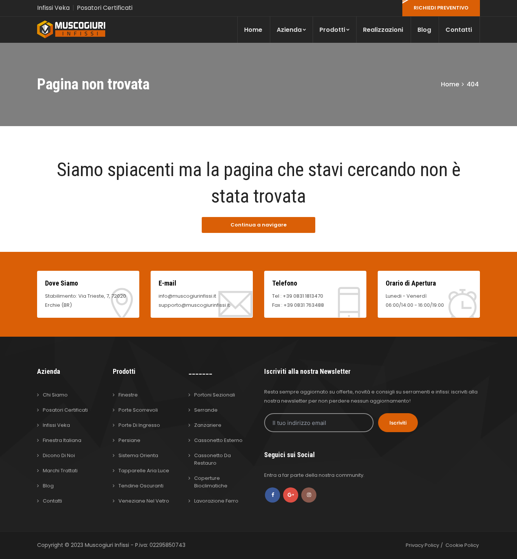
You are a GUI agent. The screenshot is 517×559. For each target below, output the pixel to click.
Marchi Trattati (60, 470)
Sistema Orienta (138, 455)
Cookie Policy (462, 545)
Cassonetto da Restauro (212, 459)
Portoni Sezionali (214, 394)
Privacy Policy (422, 545)
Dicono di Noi (59, 455)
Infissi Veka (53, 7)
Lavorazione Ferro (216, 500)
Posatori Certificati (104, 7)
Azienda (289, 29)
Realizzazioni (383, 29)
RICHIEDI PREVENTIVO (441, 7)
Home (253, 29)
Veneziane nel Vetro (143, 500)
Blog (424, 29)
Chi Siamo (55, 394)
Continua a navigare (258, 224)
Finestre (128, 394)
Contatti (458, 29)
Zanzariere (207, 425)
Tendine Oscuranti (141, 485)
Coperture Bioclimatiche (210, 482)
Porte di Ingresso (139, 425)
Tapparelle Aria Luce (143, 470)
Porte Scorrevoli (138, 410)
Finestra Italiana (62, 440)
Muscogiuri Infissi (108, 545)
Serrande (206, 410)
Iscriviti (397, 423)
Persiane (129, 440)
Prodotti (332, 29)
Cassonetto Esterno (218, 440)
